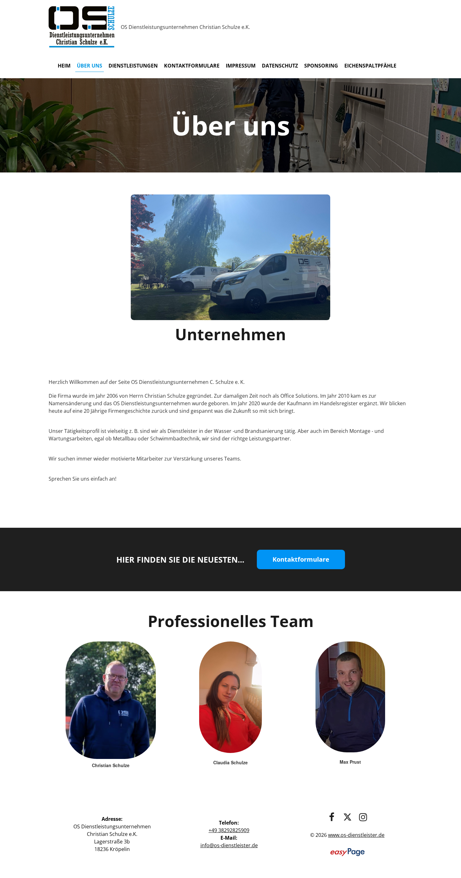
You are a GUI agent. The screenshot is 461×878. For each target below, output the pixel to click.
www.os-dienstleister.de (356, 835)
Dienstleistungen (133, 65)
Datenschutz (280, 65)
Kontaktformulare (192, 65)
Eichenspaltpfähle (370, 65)
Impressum (241, 65)
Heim (64, 65)
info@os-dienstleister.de (229, 845)
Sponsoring (321, 65)
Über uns (89, 65)
